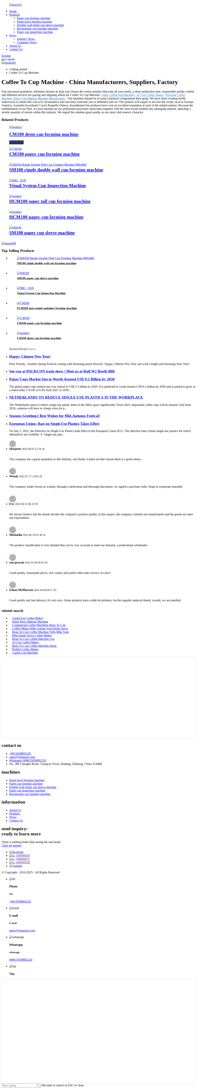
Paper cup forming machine (33, 18)
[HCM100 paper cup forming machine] (15, 211)
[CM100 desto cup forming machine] (15, 127)
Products (14, 14)
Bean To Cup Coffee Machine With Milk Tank (40, 632)
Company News (27, 42)
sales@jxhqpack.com (22, 757)
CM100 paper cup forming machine (44, 153)
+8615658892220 (20, 753)
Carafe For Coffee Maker (27, 618)
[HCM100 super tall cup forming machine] (15, 196)
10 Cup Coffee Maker (25, 642)
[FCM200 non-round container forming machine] (23, 303)
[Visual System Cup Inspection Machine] (17, 180)
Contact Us (16, 49)
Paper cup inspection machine (35, 32)
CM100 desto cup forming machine (43, 134)
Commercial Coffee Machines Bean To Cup (39, 625)
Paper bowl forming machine (34, 21)
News (12, 35)
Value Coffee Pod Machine (117, 95)
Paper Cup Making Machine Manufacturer (39, 98)
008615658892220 (20, 959)
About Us (15, 45)
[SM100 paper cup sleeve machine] (15, 227)
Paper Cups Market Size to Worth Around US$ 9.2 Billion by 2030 (62, 379)
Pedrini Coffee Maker (25, 649)
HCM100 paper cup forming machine (46, 216)
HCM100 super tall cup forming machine (50, 201)
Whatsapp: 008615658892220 (27, 760)
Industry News (26, 39)
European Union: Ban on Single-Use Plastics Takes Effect (54, 424)
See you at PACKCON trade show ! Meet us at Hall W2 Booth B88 (62, 371)
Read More (16, 142)
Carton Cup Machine (25, 652)
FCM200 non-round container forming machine (47, 308)
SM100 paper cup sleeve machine (42, 232)
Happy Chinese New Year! (30, 356)
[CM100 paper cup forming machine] (15, 149)
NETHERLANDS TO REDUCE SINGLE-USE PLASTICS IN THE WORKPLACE (76, 397)
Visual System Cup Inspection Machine (47, 185)
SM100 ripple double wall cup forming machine (56, 169)
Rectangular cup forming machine (37, 28)
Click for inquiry (12, 845)
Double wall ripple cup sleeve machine (40, 25)
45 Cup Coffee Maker (150, 95)
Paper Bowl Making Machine (30, 621)
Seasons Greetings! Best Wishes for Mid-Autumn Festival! (54, 416)
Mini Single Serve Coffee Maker (32, 635)
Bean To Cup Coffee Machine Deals (34, 645)
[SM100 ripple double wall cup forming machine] (47, 164)
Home (13, 11)
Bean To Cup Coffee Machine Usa (33, 638)
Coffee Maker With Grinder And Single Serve (40, 628)
